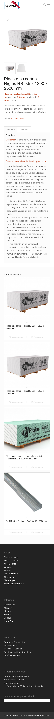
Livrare (7, 611)
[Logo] (22, 5)
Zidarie (7, 570)
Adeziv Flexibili (10, 563)
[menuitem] (43, 5)
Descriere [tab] (11, 129)
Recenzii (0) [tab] (24, 129)
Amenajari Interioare (18, 118)
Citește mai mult (17, 337)
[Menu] (48, 5)
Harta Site (8, 621)
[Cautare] (43, 5)
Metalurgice (9, 580)
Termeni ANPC (11, 645)
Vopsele (8, 567)
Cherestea (9, 577)
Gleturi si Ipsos (11, 557)
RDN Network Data (42, 715)
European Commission (14, 642)
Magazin (8, 608)
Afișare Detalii (38, 337)
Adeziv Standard (11, 560)
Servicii (7, 614)
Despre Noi (9, 604)
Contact (7, 617)
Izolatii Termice (11, 573)
